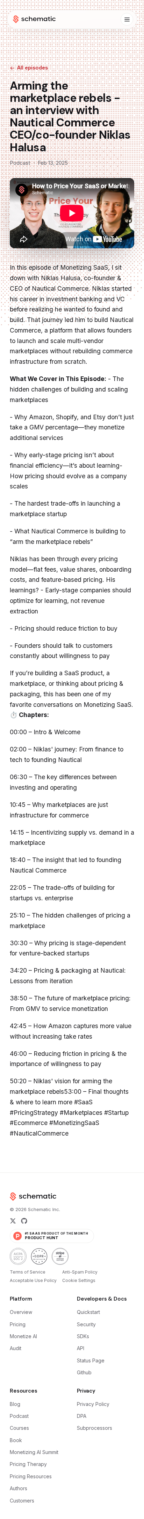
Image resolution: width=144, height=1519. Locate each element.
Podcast (19, 1416)
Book (16, 1440)
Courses (19, 1428)
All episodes (32, 68)
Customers (22, 1501)
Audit (15, 1348)
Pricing (18, 1324)
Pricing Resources (31, 1476)
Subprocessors (94, 1428)
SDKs (83, 1336)
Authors (18, 1488)
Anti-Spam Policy (80, 1272)
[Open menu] (127, 19)
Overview (21, 1312)
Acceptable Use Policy (33, 1280)
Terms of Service (27, 1272)
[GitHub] (24, 1221)
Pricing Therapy (28, 1464)
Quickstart (88, 1312)
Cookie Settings (78, 1280)
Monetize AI (23, 1336)
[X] (13, 1221)
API (80, 1348)
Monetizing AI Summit (34, 1452)
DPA (81, 1416)
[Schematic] (34, 19)
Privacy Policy (93, 1404)
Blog (15, 1404)
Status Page (91, 1360)
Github (84, 1372)
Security (86, 1324)
